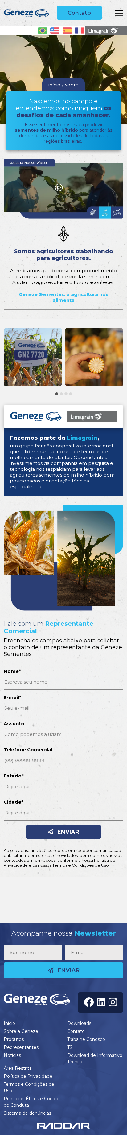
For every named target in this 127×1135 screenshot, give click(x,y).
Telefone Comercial (28, 750)
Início (9, 1023)
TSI (70, 1047)
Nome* (12, 671)
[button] (56, 393)
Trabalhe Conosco (86, 1039)
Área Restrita (18, 1068)
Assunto (14, 723)
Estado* (14, 776)
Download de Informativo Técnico (94, 1059)
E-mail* (12, 697)
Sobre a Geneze (21, 1031)
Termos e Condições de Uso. (81, 865)
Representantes (21, 1047)
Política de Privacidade (28, 1076)
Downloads (79, 1023)
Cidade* (13, 802)
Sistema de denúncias (27, 1113)
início (54, 85)
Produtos (14, 1039)
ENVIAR (67, 832)
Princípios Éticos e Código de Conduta (31, 1102)
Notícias (12, 1055)
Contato (79, 13)
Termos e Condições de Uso (29, 1087)
